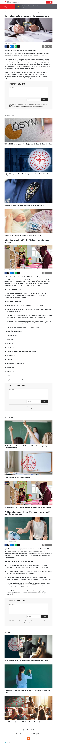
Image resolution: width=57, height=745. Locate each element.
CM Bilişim (9, 742)
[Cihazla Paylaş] (18, 46)
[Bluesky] (11, 46)
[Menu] (47, 2)
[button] (46, 46)
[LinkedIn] (13, 46)
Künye (21, 733)
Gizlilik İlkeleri (33, 733)
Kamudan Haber (16, 12)
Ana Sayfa (8, 12)
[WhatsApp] (16, 46)
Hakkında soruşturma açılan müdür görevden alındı (34, 12)
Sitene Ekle (39, 733)
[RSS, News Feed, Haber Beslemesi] (28, 738)
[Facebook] (6, 46)
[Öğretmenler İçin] (12, 2)
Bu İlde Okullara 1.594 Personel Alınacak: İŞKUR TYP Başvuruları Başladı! (30, 6)
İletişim (26, 733)
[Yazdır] (43, 46)
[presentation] (9, 7)
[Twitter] (8, 46)
